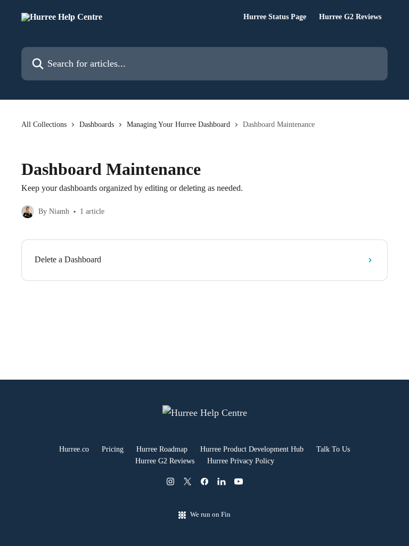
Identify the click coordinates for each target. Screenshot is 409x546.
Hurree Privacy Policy (240, 461)
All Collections (44, 125)
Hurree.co (74, 449)
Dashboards (96, 125)
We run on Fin (210, 514)
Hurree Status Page (274, 17)
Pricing (113, 449)
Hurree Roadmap (161, 449)
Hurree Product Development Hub (252, 449)
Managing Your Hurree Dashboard (178, 125)
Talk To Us (333, 449)
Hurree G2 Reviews (350, 17)
